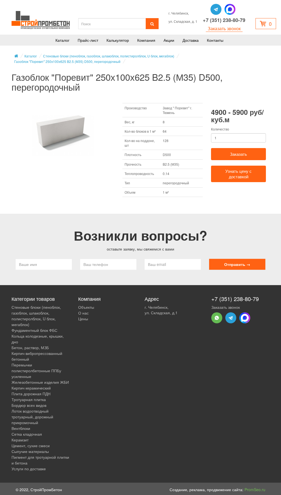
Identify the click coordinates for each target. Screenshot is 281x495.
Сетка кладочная (27, 434)
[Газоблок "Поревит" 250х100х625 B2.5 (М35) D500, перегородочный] (63, 135)
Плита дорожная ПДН (31, 393)
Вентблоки (21, 428)
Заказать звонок (224, 29)
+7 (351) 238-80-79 (224, 20)
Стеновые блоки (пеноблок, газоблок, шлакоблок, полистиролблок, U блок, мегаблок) (108, 56)
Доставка (190, 40)
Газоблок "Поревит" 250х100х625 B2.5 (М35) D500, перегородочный (67, 61)
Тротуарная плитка (29, 399)
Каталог (62, 40)
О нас (83, 313)
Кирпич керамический (31, 388)
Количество (220, 129)
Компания (146, 40)
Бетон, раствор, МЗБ (30, 347)
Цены (83, 318)
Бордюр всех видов (29, 405)
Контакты (215, 40)
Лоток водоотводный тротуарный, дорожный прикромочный (32, 416)
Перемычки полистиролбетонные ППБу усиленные (36, 370)
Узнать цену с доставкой (238, 173)
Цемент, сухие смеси (31, 445)
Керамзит (20, 440)
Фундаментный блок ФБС (34, 330)
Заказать (238, 154)
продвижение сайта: (236, 489)
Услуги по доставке (29, 468)
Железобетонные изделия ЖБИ (40, 382)
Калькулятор (117, 40)
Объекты (86, 307)
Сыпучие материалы (30, 451)
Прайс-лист (88, 40)
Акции (169, 40)
